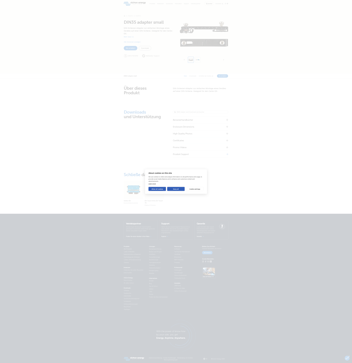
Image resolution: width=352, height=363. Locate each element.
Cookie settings (194, 189)
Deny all (176, 189)
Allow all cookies (157, 189)
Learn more (152, 184)
